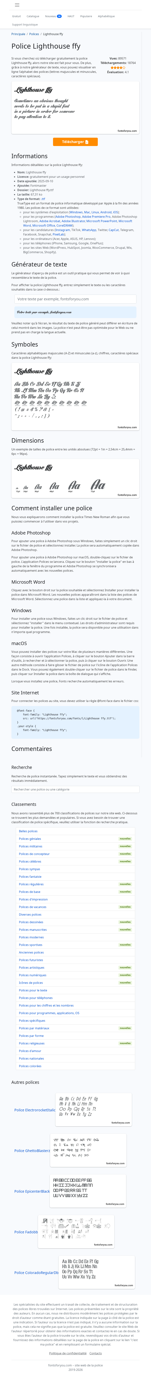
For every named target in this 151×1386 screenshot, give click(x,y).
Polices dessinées (31, 922)
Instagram (62, 230)
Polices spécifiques (32, 1021)
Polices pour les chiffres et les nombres (46, 1005)
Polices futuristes (31, 960)
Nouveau (52, 16)
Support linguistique (25, 24)
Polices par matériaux (34, 1028)
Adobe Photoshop (68, 217)
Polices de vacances (32, 907)
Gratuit (16, 16)
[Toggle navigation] (17, 5)
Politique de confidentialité (68, 1353)
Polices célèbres (30, 861)
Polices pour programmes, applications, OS (49, 1013)
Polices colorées (30, 1066)
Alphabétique (106, 16)
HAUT (71, 16)
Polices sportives (30, 945)
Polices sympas (29, 869)
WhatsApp (89, 230)
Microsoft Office (43, 225)
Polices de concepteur (34, 854)
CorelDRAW (64, 225)
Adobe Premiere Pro (96, 217)
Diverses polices (30, 914)
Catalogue (33, 16)
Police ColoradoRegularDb (36, 1272)
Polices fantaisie (30, 877)
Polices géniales (30, 839)
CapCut (114, 230)
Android (106, 212)
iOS (115, 212)
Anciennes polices (31, 952)
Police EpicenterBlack (32, 1191)
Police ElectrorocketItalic (34, 1109)
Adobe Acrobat (49, 221)
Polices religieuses (32, 1043)
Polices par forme (31, 1036)
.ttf (43, 199)
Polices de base (29, 892)
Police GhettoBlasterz (32, 1150)
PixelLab (58, 234)
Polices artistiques (31, 968)
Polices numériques (32, 975)
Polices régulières (31, 884)
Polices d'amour (30, 1051)
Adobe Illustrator (73, 221)
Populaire (86, 16)
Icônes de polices (31, 983)
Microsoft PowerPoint (101, 221)
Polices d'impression (33, 899)
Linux (95, 212)
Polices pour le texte (33, 990)
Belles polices (28, 831)
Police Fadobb (26, 1231)
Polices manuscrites (33, 930)
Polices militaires (30, 846)
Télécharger (73, 141)
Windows (76, 212)
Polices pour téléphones (36, 998)
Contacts (95, 1353)
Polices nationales (31, 1058)
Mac (87, 212)
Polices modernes (31, 937)
